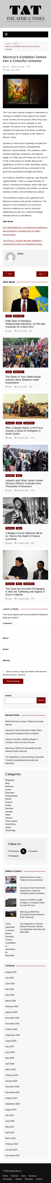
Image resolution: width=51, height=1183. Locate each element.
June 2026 (10, 984)
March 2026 (10, 1001)
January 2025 (11, 1081)
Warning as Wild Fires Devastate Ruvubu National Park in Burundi (23, 749)
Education (9, 793)
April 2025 (9, 1064)
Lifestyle (9, 812)
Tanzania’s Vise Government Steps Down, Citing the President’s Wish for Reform (23, 732)
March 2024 (10, 1138)
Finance (9, 802)
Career (8, 790)
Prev (10, 274)
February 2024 (11, 1144)
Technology (10, 830)
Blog (7, 783)
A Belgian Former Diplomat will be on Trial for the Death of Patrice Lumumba (23, 536)
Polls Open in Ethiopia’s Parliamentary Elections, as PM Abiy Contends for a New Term (25, 324)
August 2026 (10, 972)
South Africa (15, 70)
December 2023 (12, 1155)
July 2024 (9, 1115)
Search (8, 695)
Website (6, 660)
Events (8, 799)
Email (6, 649)
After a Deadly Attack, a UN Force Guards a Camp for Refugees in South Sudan (24, 430)
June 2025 (10, 1052)
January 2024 (11, 1150)
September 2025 (12, 1035)
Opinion (8, 818)
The (10, 240)
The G (5, 240)
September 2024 (12, 1104)
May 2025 (9, 1058)
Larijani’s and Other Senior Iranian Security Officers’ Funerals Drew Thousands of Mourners (24, 483)
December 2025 (12, 1018)
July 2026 (9, 978)
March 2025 (10, 1069)
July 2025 (9, 1046)
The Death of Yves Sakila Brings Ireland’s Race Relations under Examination (23, 379)
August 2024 (10, 1110)
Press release (11, 821)
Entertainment (11, 796)
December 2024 (12, 1087)
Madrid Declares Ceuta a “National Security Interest (24, 723)
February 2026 (11, 1006)
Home (5, 1176)
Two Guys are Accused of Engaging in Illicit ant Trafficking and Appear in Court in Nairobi (25, 591)
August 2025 (10, 1041)
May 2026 (9, 989)
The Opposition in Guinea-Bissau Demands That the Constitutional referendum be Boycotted (24, 760)
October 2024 (11, 1098)
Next (41, 274)
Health (8, 805)
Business (10, 423)
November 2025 (12, 1024)
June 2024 (10, 1121)
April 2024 (9, 1132)
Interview (9, 808)
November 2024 (12, 1092)
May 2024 (9, 1127)
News (7, 70)
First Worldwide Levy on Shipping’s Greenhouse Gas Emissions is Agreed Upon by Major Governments (25, 231)
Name (6, 638)
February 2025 (11, 1075)
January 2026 (11, 1012)
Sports (8, 827)
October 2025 (11, 1029)
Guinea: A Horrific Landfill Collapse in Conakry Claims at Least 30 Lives (21, 741)
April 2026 (9, 995)
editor (7, 67)
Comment (8, 623)
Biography (9, 780)
